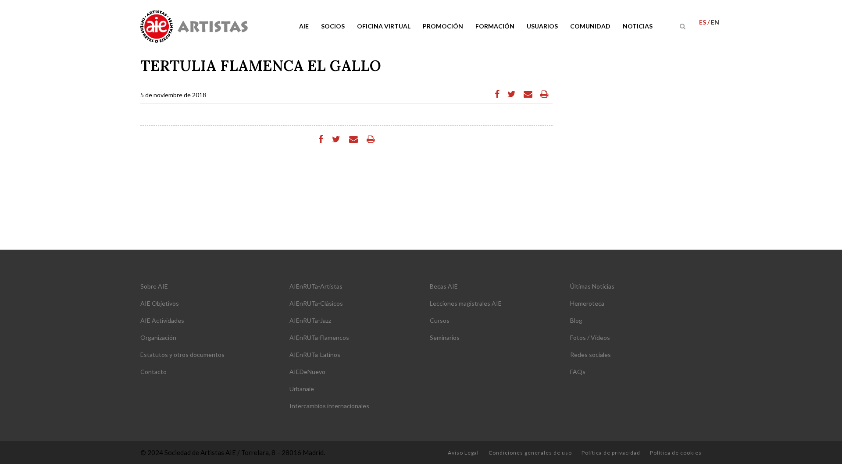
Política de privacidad (611, 452)
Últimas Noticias (592, 286)
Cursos (440, 320)
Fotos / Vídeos (590, 337)
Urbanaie (301, 388)
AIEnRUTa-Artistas (316, 286)
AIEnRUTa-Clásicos (316, 303)
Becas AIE (444, 286)
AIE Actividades (162, 320)
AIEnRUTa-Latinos (314, 354)
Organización (158, 337)
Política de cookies (676, 452)
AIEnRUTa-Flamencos (319, 337)
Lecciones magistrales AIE (466, 303)
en (715, 22)
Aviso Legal (463, 452)
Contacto (153, 371)
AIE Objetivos (159, 303)
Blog (576, 320)
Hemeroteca (587, 303)
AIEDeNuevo (307, 371)
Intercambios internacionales (329, 405)
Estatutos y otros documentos (182, 354)
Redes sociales (590, 354)
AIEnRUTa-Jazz (310, 320)
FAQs (577, 371)
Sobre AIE (154, 286)
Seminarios (445, 337)
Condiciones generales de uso (530, 452)
